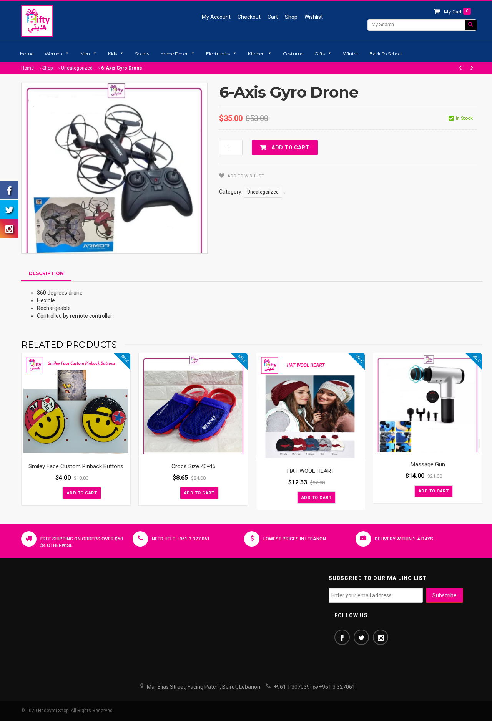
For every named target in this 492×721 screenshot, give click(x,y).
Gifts (319, 53)
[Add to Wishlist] (55, 492)
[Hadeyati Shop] (37, 20)
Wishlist (313, 17)
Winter (350, 53)
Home (26, 53)
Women (53, 53)
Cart (273, 17)
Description (46, 273)
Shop (291, 17)
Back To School (385, 53)
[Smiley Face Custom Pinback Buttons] (75, 404)
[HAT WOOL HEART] (310, 407)
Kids (112, 53)
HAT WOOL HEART (310, 470)
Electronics (218, 53)
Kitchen (256, 53)
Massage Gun (428, 464)
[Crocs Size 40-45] (193, 404)
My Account (216, 17)
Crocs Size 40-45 (193, 466)
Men (85, 53)
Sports (142, 53)
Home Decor (174, 53)
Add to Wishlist (245, 176)
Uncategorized (77, 68)
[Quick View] (122, 448)
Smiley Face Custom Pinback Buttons (75, 466)
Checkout (249, 17)
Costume (293, 53)
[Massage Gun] (427, 403)
